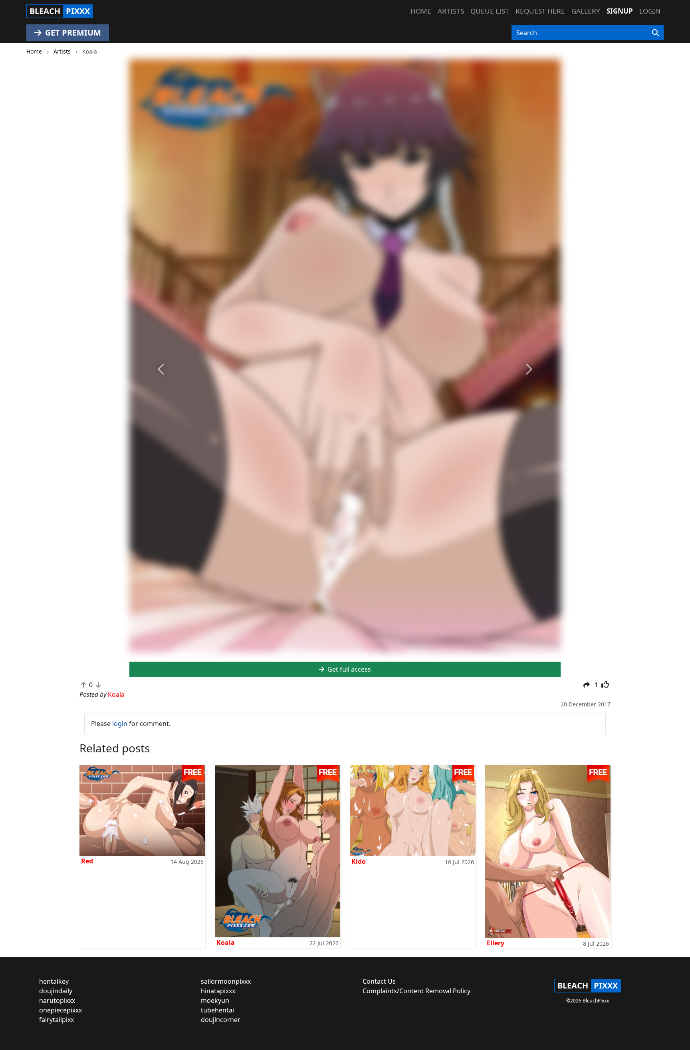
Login (649, 11)
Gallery (585, 11)
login (119, 723)
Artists (451, 11)
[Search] (655, 32)
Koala (225, 942)
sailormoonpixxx (226, 981)
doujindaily (55, 990)
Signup (620, 11)
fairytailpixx (56, 1019)
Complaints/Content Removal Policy (416, 990)
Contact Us (379, 981)
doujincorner (220, 1019)
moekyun (215, 1000)
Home (420, 11)
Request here (540, 11)
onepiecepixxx (60, 1010)
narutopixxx (57, 1000)
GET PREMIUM (72, 32)
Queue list (489, 11)
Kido (358, 861)
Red (87, 861)
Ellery (495, 943)
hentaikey (54, 981)
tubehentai (217, 1010)
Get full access (348, 669)
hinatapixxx (218, 990)
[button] (161, 369)
